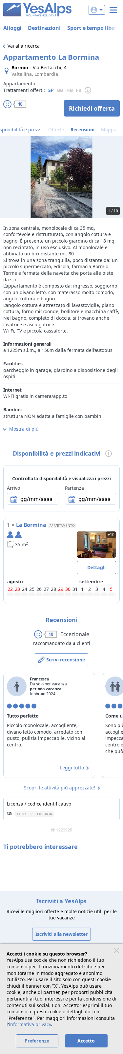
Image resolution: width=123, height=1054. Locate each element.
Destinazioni (44, 28)
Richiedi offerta (92, 108)
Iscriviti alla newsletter (61, 934)
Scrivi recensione (65, 659)
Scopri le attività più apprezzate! (59, 788)
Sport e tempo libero (93, 28)
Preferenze (37, 1041)
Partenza (74, 488)
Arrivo (13, 488)
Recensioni (82, 129)
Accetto (86, 1041)
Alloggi (12, 28)
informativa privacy (30, 1024)
